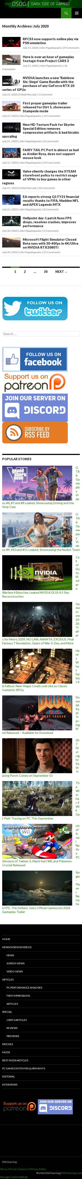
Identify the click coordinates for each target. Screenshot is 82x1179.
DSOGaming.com (72, 1173)
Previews (13, 1036)
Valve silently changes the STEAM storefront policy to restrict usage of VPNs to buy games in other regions (39, 177)
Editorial (8, 1076)
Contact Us (23, 1169)
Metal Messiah (28, 94)
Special (7, 1011)
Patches (7, 1044)
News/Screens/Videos (16, 947)
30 (45, 271)
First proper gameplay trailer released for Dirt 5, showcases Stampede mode (47, 107)
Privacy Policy (38, 1169)
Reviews (12, 1028)
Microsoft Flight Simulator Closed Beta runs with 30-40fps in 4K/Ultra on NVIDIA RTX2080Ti (50, 243)
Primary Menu (77, 13)
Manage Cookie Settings (14, 1177)
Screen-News (15, 963)
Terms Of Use (8, 1169)
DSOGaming (9, 1161)
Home (6, 939)
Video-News (15, 971)
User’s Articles (17, 1020)
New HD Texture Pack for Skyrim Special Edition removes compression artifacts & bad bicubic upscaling (40, 130)
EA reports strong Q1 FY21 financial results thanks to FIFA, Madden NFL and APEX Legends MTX (51, 200)
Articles (8, 979)
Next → (61, 271)
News (10, 955)
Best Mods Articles (15, 1060)
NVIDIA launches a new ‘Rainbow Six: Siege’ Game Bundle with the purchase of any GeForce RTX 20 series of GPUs (38, 84)
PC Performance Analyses (24, 987)
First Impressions (18, 995)
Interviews (9, 1084)
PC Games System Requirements (23, 1068)
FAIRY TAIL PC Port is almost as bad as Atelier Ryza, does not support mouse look (51, 154)
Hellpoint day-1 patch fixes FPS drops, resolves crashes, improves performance (49, 222)
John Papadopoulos (51, 47)
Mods (6, 1052)
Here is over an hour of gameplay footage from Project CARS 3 (48, 59)
